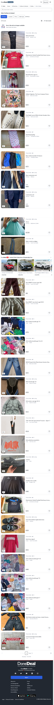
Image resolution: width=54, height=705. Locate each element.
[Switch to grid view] (41, 20)
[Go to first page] (2, 653)
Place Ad (46, 2)
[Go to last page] (51, 653)
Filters (4, 16)
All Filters (27, 16)
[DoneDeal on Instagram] (37, 673)
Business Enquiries (15, 685)
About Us (13, 681)
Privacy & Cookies (10, 699)
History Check (14, 687)
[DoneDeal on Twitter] (21, 673)
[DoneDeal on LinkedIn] (32, 673)
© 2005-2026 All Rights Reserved (44, 699)
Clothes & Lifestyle (23, 6)
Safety (28, 687)
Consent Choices (31, 689)
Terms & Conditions (19, 699)
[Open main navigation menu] (50, 2)
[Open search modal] (41, 2)
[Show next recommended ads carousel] (51, 257)
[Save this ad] (49, 46)
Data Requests (14, 689)
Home (8, 6)
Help (28, 683)
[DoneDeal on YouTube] (26, 673)
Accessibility (14, 692)
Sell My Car (30, 685)
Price (16, 16)
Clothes (32, 6)
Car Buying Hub (14, 683)
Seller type (21, 16)
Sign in (26, 677)
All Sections (14, 6)
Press (28, 681)
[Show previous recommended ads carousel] (48, 257)
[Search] (2, 9)
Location (10, 16)
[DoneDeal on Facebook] (15, 673)
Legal (3, 699)
